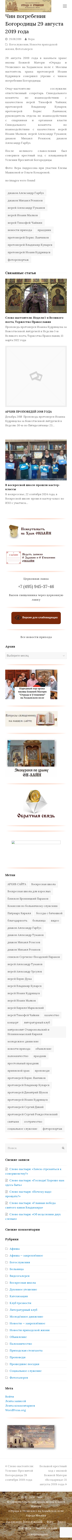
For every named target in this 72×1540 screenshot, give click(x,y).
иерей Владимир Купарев (25, 986)
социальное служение (22, 1128)
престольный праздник (23, 1063)
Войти (9, 1396)
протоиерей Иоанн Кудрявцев (29, 252)
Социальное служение (26, 1371)
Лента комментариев (20, 1405)
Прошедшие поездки (24, 1364)
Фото (50, 1521)
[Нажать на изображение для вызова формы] (36, 818)
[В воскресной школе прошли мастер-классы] (36, 460)
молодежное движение (23, 1041)
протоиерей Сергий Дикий (26, 1107)
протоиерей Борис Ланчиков (28, 237)
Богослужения (18, 44)
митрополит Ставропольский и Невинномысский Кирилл (28, 1032)
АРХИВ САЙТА (17, 884)
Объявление (18, 1337)
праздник (44, 230)
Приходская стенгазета (26, 1350)
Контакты (25, 1528)
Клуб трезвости (20, 1303)
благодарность (17, 920)
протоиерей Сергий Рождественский (32, 1114)
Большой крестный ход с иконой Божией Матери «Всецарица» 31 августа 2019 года (53, 1475)
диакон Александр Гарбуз (26, 193)
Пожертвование (37, 1534)
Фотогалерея (24, 49)
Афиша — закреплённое (26, 1255)
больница (39, 920)
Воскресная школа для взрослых (29, 891)
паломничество (18, 1056)
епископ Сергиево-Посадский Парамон (34, 957)
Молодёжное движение (26, 1316)
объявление (43, 1048)
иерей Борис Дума (20, 978)
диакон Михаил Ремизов (25, 200)
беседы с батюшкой (49, 913)
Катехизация (19, 1296)
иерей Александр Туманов (26, 207)
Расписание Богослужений (24, 1521)
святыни (13, 1121)
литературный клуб (37, 1022)
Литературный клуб (23, 1309)
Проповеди (18, 1357)
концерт (13, 1022)
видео (55, 920)
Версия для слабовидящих (40, 617)
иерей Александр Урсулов (25, 971)
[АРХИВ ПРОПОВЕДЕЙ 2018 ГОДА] (36, 376)
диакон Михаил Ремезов (24, 942)
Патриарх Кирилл (19, 913)
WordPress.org (15, 1410)
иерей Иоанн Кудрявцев (24, 993)
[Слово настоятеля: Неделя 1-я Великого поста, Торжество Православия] (36, 296)
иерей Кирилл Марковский (26, 1008)
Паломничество (21, 1343)
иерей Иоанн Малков (23, 215)
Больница (17, 1269)
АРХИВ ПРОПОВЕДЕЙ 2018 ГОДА (28, 411)
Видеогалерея (20, 1276)
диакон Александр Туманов (26, 935)
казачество (52, 1015)
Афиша (15, 1248)
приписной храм (19, 1070)
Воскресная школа (43, 884)
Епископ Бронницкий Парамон (28, 898)
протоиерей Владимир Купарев (30, 244)
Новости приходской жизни (30, 1330)
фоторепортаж (18, 259)
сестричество (33, 1121)
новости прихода (20, 230)
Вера (31, 39)
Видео (61, 1521)
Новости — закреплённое (27, 1323)
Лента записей (15, 1401)
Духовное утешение (23, 1289)
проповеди (42, 1070)
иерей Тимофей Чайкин (25, 222)
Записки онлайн (46, 1528)
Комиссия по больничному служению (33, 906)
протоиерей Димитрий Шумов (28, 1092)
